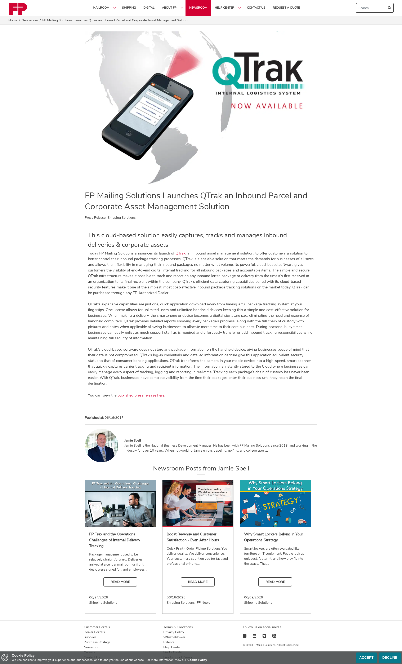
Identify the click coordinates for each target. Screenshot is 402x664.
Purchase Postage (97, 642)
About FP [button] (169, 8)
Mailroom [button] (101, 8)
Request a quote (286, 8)
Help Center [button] (224, 8)
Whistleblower (174, 637)
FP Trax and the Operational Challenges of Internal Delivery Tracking (114, 540)
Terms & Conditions (178, 627)
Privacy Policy (173, 632)
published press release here (140, 395)
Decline (389, 657)
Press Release (95, 217)
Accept (366, 657)
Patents (168, 642)
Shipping (129, 8)
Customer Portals (97, 627)
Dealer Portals (94, 632)
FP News (203, 602)
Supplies (90, 637)
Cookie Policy (197, 659)
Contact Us (256, 8)
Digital (149, 8)
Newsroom (198, 8)
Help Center (172, 647)
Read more (120, 582)
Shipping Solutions (122, 217)
